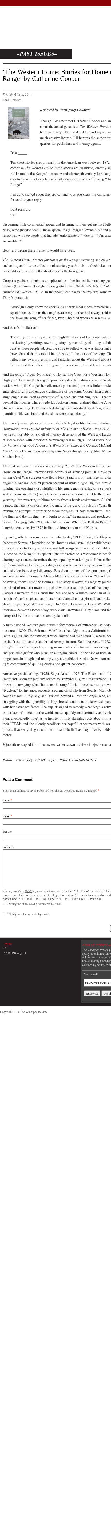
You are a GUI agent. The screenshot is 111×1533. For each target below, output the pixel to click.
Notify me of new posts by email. (29, 914)
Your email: (91, 974)
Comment (8, 847)
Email (6, 816)
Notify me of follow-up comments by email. (35, 904)
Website (7, 831)
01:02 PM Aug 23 (15, 953)
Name (6, 800)
